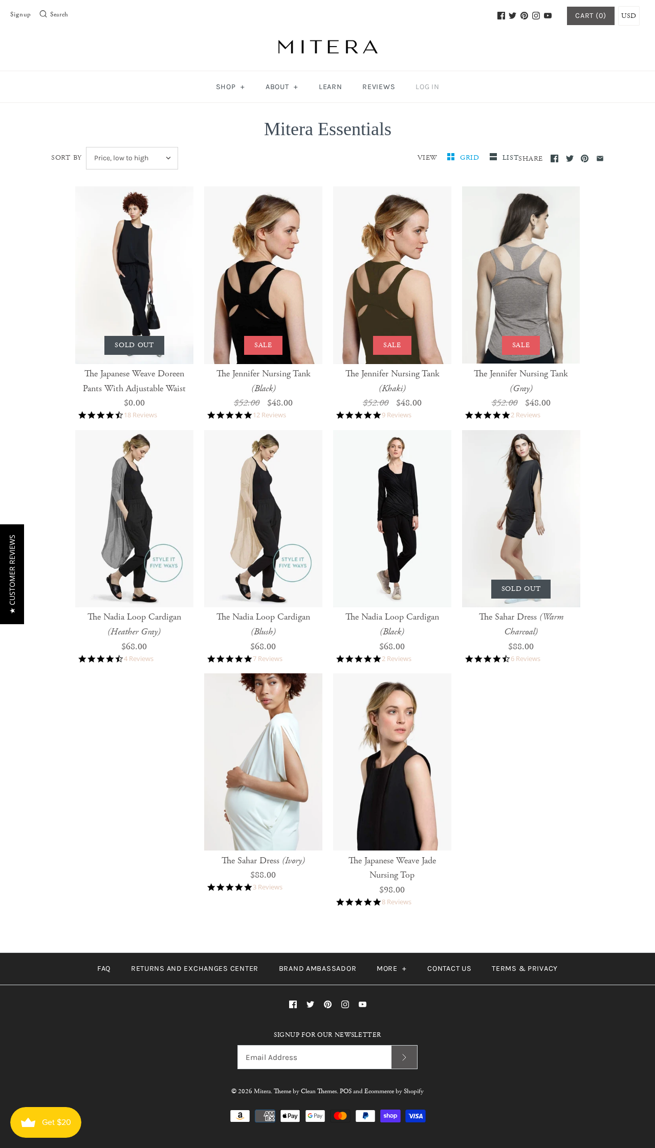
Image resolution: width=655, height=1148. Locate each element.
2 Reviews (525, 415)
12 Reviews (269, 415)
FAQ (104, 968)
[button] (12, 574)
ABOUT (282, 86)
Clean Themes (319, 1091)
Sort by (66, 157)
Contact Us (449, 968)
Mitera (262, 1091)
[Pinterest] (524, 15)
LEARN (330, 86)
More (392, 968)
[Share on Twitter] (570, 158)
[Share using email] (600, 158)
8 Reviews (396, 902)
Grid (471, 157)
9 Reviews (396, 415)
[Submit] (404, 1057)
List (511, 157)
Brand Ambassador (318, 968)
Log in (427, 86)
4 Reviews (139, 658)
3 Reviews (267, 887)
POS (346, 1091)
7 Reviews (267, 658)
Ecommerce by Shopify (394, 1091)
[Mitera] (327, 45)
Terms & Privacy (525, 968)
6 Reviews (525, 658)
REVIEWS (378, 86)
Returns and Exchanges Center (194, 968)
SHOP (230, 86)
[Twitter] (512, 15)
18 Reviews (140, 415)
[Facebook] (501, 15)
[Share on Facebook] (554, 158)
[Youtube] (548, 15)
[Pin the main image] (584, 158)
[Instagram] (536, 15)
